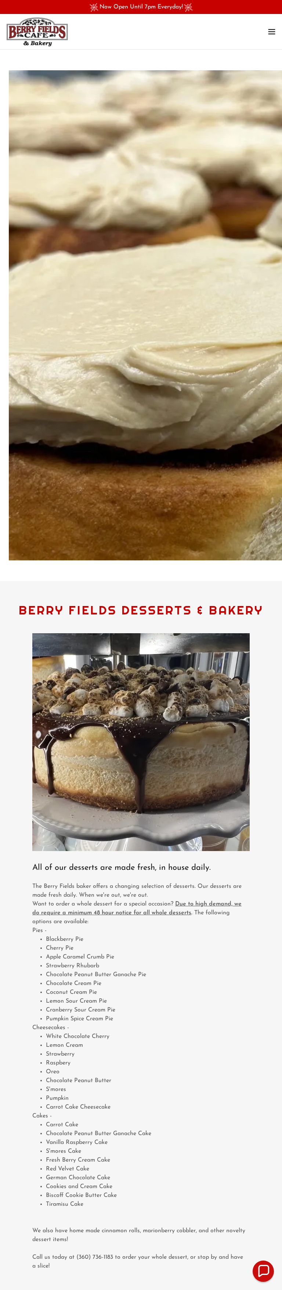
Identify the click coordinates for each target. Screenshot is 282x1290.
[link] (37, 31)
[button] (271, 31)
